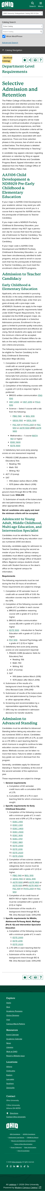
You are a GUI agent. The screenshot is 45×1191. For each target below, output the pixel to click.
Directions (14, 1113)
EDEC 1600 (15, 442)
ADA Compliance (15, 1134)
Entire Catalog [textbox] (8, 26)
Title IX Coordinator (23, 1151)
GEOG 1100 (18, 420)
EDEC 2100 (18, 821)
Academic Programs (14, 1011)
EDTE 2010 (18, 849)
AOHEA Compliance (29, 1134)
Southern (10, 1083)
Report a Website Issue (15, 1055)
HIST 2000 (14, 401)
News (8, 1043)
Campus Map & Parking (15, 1024)
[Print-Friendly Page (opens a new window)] (35, 60)
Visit (8, 1019)
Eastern (9, 1075)
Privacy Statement (16, 1147)
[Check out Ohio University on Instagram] (10, 1166)
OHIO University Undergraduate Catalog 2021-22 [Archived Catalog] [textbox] (21, 13)
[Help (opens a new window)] (40, 60)
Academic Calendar (14, 1039)
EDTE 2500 (18, 856)
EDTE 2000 (18, 845)
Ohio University (17, 1162)
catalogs (12, 1184)
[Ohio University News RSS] (28, 1166)
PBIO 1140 (17, 416)
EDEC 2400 (18, 828)
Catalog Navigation (13, 50)
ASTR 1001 (17, 885)
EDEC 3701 (17, 838)
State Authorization (30, 1147)
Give (8, 1007)
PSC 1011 (16, 424)
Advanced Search (10, 42)
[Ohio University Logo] (7, 7)
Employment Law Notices (16, 1137)
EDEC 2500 (18, 832)
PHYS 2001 (28, 424)
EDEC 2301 (18, 825)
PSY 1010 (13, 640)
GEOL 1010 (31, 420)
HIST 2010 (27, 401)
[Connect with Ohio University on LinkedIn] (14, 1166)
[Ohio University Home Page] (12, 1126)
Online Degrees (12, 1015)
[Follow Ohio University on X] (21, 1166)
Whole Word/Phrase (14, 36)
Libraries (9, 1047)
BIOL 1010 (30, 416)
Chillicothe (10, 1071)
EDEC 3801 (18, 842)
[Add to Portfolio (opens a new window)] (24, 60)
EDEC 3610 (18, 835)
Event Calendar (12, 1034)
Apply (8, 1002)
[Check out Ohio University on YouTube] (17, 1166)
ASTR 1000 (25, 428)
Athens (9, 1066)
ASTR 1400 (34, 882)
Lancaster (10, 1079)
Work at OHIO (11, 1051)
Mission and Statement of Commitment (23, 1141)
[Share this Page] (30, 60)
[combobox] (22, 13)
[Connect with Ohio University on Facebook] (7, 1166)
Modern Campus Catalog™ (26, 1187)
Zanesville (10, 1087)
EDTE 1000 (15, 445)
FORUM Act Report (32, 1137)
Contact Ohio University (16, 1116)
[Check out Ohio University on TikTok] (24, 1166)
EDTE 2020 (18, 852)
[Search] (41, 31)
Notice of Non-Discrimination (23, 1144)
